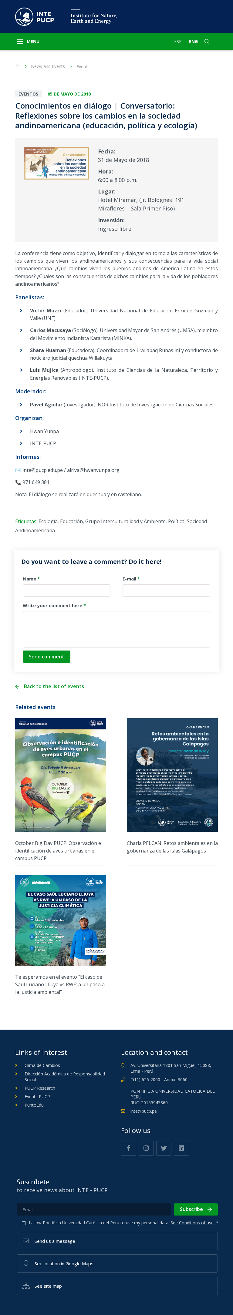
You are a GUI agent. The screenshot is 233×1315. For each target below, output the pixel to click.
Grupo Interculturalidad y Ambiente (125, 521)
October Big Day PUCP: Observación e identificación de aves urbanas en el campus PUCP (58, 851)
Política (176, 521)
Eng (193, 41)
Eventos (28, 94)
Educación (71, 521)
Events (82, 66)
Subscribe (191, 1209)
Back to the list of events (54, 686)
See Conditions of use (193, 1223)
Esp (178, 41)
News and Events (48, 66)
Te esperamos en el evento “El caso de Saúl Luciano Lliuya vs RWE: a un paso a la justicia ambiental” (60, 984)
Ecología (48, 521)
